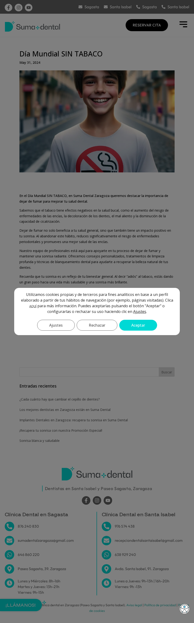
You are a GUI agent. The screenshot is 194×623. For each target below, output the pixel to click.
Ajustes (139, 311)
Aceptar (138, 325)
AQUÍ (32, 306)
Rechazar (97, 325)
